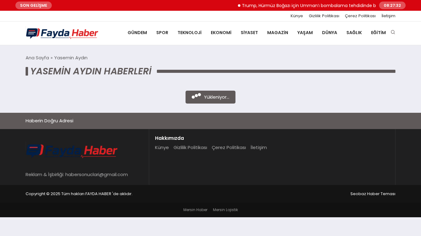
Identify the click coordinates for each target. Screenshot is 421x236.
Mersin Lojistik (225, 209)
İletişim (388, 16)
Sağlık (354, 33)
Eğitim (378, 33)
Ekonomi (221, 33)
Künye (297, 16)
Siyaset (249, 33)
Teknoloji (190, 33)
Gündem (137, 33)
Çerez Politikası (360, 16)
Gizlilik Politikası (324, 16)
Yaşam (305, 33)
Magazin (277, 33)
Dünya (329, 33)
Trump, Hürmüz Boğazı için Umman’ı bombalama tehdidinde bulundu (313, 5)
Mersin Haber (195, 209)
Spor (162, 33)
